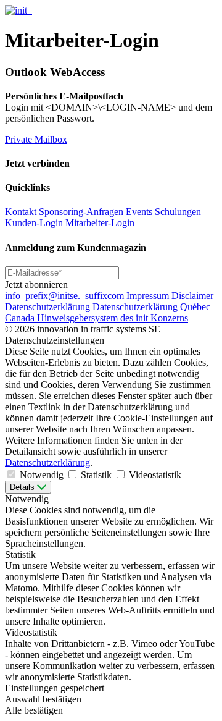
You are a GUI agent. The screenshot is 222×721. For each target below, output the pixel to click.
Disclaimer (192, 295)
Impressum (148, 295)
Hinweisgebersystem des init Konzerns (112, 318)
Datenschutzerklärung (48, 306)
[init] (17, 10)
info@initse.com (65, 295)
